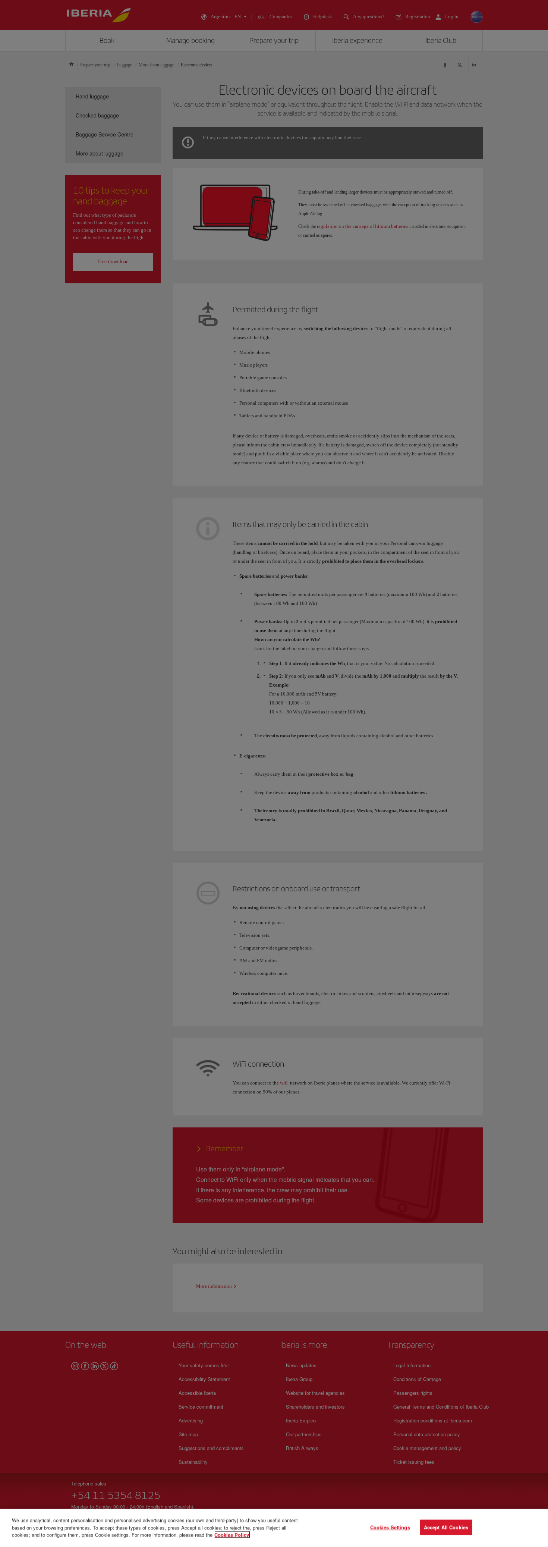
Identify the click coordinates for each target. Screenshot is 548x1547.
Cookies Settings (390, 1527)
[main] (274, 1528)
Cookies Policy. (232, 1534)
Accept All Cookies (446, 1527)
